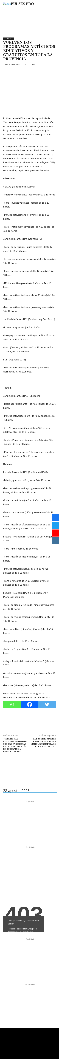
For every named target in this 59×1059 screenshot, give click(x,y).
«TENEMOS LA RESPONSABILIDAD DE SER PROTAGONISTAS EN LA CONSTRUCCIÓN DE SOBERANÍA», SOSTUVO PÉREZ (15, 745)
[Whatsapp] (12, 704)
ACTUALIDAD (9, 39)
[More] (35, 71)
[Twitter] (13, 71)
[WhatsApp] (28, 71)
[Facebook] (6, 71)
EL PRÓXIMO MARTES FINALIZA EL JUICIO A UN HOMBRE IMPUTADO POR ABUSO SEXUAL (43, 743)
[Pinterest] (21, 71)
